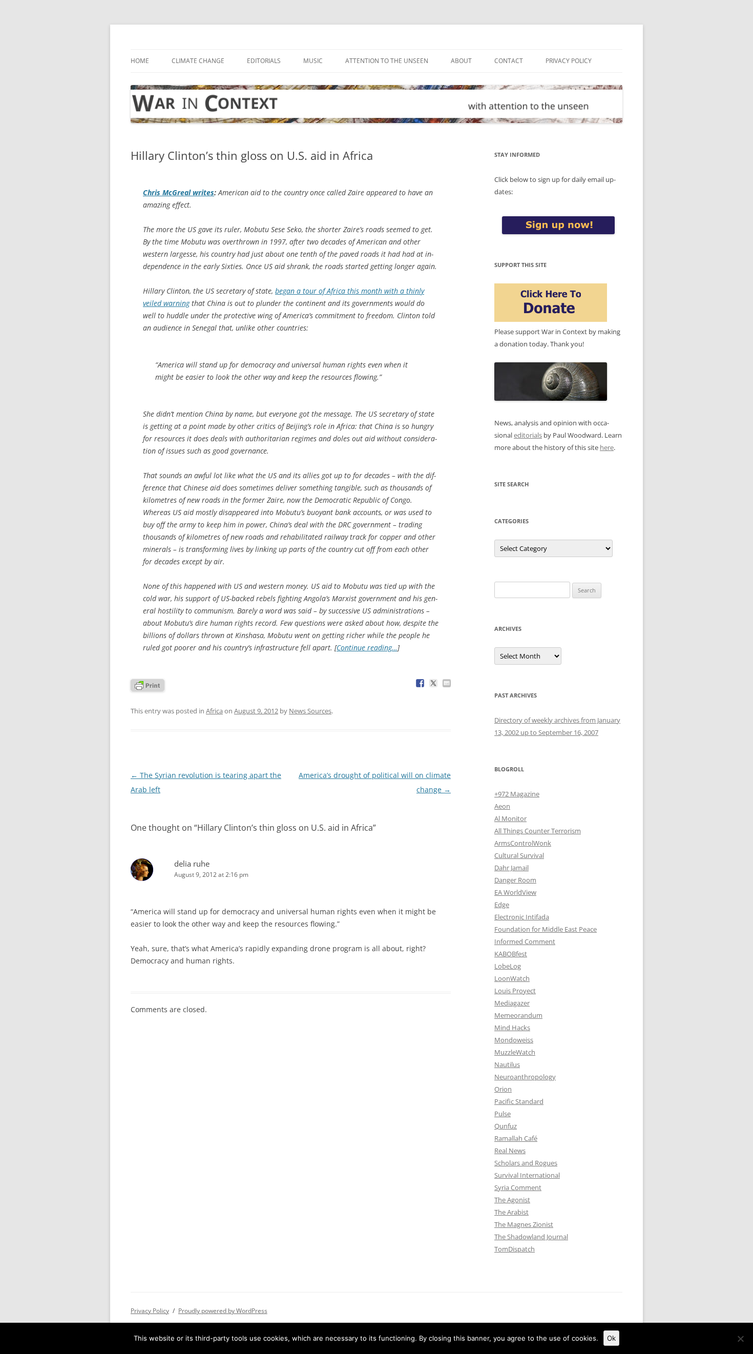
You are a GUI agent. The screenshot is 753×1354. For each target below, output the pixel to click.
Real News (510, 1150)
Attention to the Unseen (386, 60)
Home (140, 60)
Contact (508, 60)
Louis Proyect (515, 990)
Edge (501, 904)
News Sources (310, 710)
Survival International (527, 1175)
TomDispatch (514, 1249)
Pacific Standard (518, 1101)
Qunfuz (505, 1126)
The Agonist (512, 1199)
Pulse (502, 1113)
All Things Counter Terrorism (537, 830)
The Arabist (511, 1212)
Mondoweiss (513, 1039)
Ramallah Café (515, 1138)
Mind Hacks (512, 1027)
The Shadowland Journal (531, 1236)
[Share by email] (447, 683)
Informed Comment (524, 941)
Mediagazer (512, 1003)
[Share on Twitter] (433, 683)
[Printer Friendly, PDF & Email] (147, 684)
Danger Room (515, 880)
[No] (740, 1339)
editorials (528, 435)
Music (313, 60)
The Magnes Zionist (523, 1224)
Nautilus (507, 1064)
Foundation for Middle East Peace (545, 929)
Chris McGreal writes (178, 192)
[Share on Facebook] (420, 683)
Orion (503, 1089)
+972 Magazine (516, 793)
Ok (611, 1338)
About (461, 60)
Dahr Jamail (511, 867)
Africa (214, 710)
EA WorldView (515, 892)
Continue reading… (367, 647)
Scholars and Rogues (525, 1162)
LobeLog (507, 966)
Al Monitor (510, 818)
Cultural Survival (519, 855)
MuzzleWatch (514, 1052)
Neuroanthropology (525, 1076)
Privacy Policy (569, 60)
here (607, 447)
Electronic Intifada (521, 916)
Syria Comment (517, 1187)
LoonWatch (512, 978)
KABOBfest (510, 953)
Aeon (502, 806)
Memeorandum (518, 1015)
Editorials (264, 60)
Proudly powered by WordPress (222, 1310)
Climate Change (198, 60)
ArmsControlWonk (522, 843)
